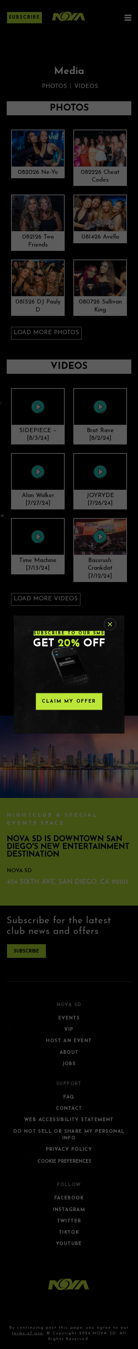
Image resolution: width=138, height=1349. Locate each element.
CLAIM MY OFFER (69, 701)
